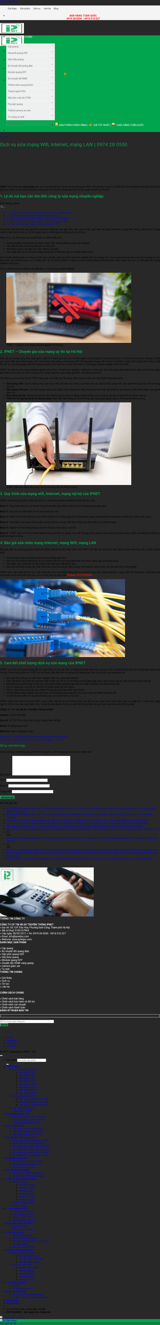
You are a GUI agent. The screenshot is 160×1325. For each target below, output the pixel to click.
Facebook (11, 1040)
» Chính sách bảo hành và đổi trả (17, 1001)
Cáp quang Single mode (25, 1069)
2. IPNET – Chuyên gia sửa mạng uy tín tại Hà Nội (33, 215)
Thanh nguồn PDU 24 (23, 1220)
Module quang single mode (27, 1161)
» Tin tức (4, 983)
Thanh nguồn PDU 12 (23, 1217)
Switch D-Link (26, 1196)
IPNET (9, 1037)
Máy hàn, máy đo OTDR (19, 97)
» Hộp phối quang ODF (12, 954)
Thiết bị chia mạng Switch (20, 85)
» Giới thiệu (6, 977)
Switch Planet (26, 1193)
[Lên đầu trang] (1, 1055)
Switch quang (19, 1205)
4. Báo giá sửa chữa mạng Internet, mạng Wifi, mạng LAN (37, 221)
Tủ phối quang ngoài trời (25, 1122)
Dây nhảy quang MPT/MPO (27, 1134)
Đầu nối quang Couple (24, 1238)
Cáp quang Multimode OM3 (33, 1101)
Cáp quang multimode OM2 (33, 1098)
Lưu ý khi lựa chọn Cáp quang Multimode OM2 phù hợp (35, 823)
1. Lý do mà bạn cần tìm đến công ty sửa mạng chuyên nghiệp (40, 212)
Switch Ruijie (26, 1190)
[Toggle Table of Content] (2, 207)
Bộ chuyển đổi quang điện (20, 66)
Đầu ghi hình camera (23, 1252)
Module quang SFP (17, 72)
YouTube (10, 1046)
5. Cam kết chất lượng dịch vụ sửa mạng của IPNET (34, 224)
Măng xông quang (22, 1235)
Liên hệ (47, 8)
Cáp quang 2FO (27, 1075)
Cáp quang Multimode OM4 (33, 1104)
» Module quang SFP (11, 960)
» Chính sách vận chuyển (13, 1004)
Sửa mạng (4, 137)
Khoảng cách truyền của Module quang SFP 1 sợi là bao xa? (38, 829)
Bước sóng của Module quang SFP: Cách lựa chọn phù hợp (38, 849)
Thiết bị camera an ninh (19, 110)
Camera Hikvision (28, 1267)
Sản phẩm (25, 8)
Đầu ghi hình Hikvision (31, 1258)
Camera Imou (26, 1279)
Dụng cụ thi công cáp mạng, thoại (30, 1297)
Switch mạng (19, 1181)
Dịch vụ (36, 8)
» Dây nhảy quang (9, 957)
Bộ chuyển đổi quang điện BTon (29, 1143)
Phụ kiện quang (15, 104)
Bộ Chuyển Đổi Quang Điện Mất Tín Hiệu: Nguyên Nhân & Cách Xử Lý (42, 808)
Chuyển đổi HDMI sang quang (28, 1175)
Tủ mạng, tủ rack (16, 117)
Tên (3, 780)
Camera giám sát (21, 1264)
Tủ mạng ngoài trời (22, 1288)
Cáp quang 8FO (27, 1081)
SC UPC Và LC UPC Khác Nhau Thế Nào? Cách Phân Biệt (36, 858)
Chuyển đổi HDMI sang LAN (27, 1172)
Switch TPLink (26, 1187)
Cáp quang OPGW (22, 1110)
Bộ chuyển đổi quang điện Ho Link (30, 1155)
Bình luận (6, 774)
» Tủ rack (5, 968)
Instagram (11, 1043)
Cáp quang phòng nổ (23, 1107)
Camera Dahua (26, 1270)
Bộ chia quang (20, 1244)
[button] (28, 39)
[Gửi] (7, 1064)
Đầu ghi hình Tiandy (29, 1261)
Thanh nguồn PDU (17, 91)
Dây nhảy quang (16, 59)
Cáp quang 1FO (27, 1072)
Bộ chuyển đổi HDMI (17, 78)
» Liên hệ (5, 986)
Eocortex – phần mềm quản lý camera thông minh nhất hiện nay (34, 736)
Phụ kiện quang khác (23, 1247)
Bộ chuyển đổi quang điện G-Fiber (30, 1140)
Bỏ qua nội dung (8, 1)
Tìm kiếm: (11, 1060)
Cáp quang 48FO (28, 1090)
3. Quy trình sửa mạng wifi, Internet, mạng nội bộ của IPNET (38, 218)
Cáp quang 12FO (28, 1084)
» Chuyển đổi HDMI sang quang (17, 963)
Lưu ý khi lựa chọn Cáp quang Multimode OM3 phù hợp (35, 820)
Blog (56, 8)
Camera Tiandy (27, 1273)
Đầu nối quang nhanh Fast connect (31, 1241)
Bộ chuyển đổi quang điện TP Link (30, 1152)
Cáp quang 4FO (27, 1078)
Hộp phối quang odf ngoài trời (28, 1119)
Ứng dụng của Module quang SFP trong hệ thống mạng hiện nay (40, 838)
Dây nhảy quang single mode (28, 1128)
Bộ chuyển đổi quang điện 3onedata (31, 1149)
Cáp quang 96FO (28, 1093)
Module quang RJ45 (23, 1167)
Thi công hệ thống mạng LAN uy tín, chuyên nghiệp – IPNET (32, 739)
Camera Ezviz (26, 1276)
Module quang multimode (26, 1164)
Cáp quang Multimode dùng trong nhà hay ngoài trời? (34, 826)
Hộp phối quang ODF (18, 53)
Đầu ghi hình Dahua (29, 1255)
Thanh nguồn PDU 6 (23, 1211)
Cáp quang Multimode (24, 1096)
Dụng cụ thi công (16, 123)
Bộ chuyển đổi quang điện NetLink (30, 1146)
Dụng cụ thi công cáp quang (27, 1294)
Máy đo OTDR (20, 1226)
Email (4, 785)
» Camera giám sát (10, 966)
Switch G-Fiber (27, 1184)
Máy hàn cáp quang (22, 1229)
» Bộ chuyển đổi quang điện (14, 951)
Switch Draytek (27, 1199)
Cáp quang (13, 46)
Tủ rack (16, 1285)
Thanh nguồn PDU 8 (23, 1214)
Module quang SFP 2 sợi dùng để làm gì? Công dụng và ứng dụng (41, 852)
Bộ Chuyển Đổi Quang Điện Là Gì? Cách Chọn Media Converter (39, 814)
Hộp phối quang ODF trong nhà (29, 1116)
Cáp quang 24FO (28, 1087)
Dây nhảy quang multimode (27, 1131)
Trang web (5, 791)
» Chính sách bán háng (12, 998)
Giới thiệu (12, 8)
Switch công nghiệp (23, 1202)
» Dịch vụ (5, 980)
